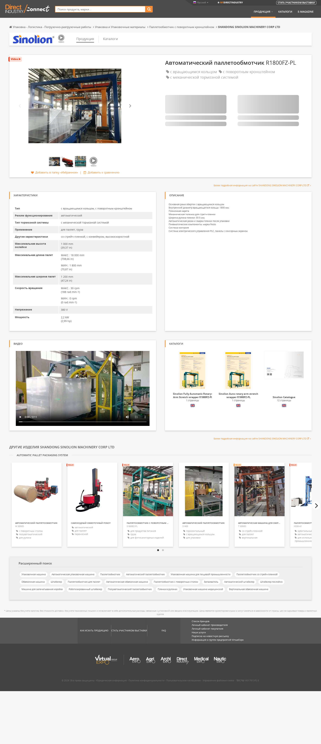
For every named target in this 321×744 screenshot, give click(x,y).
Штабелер (56, 581)
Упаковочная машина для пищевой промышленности (201, 574)
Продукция (262, 11)
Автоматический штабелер (239, 581)
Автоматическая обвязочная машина (127, 581)
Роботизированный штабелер (85, 589)
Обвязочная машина (33, 581)
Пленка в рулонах (167, 589)
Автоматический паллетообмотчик (145, 574)
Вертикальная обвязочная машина (248, 589)
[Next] (130, 106)
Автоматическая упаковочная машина (73, 574)
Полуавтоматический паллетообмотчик (130, 589)
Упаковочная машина (34, 574)
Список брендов (200, 621)
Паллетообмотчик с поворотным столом (176, 581)
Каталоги (285, 11)
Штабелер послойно (271, 581)
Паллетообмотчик (110, 574)
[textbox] (100, 9)
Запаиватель (211, 581)
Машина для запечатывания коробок (42, 589)
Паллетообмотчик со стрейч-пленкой (257, 574)
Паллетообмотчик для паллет (84, 581)
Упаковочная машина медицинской (203, 589)
